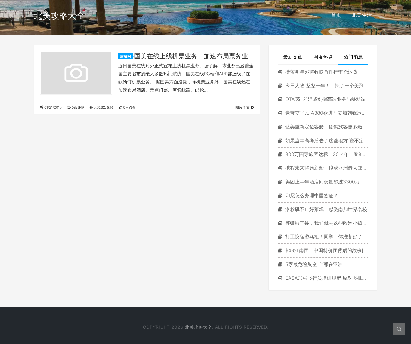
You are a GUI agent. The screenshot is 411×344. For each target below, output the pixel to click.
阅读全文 (243, 107)
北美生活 (361, 15)
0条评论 (78, 107)
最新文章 (292, 57)
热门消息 (353, 57)
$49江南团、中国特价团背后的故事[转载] (326, 250)
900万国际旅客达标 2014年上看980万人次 (326, 154)
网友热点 (323, 57)
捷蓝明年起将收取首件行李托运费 (320, 72)
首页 (336, 15)
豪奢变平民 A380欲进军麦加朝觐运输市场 (326, 113)
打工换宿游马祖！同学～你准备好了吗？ (326, 237)
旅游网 (125, 56)
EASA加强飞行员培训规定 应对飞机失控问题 (326, 278)
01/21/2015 (52, 107)
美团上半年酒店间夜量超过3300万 (322, 182)
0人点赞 (129, 107)
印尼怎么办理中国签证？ (311, 195)
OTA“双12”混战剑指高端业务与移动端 (325, 99)
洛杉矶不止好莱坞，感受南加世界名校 (325, 209)
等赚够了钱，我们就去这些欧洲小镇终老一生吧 (326, 223)
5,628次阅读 (103, 107)
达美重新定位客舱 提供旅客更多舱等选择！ (326, 127)
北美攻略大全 (59, 16)
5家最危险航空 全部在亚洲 (313, 264)
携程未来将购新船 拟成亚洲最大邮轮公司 (326, 168)
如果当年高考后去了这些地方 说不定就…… (326, 140)
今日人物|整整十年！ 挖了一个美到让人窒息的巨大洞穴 (326, 86)
